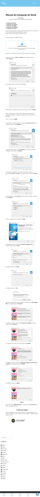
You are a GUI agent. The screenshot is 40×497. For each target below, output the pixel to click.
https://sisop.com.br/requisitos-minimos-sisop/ (16, 33)
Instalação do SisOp (11, 23)
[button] (37, 494)
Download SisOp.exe (22, 46)
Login (35, 3)
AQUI (11, 415)
